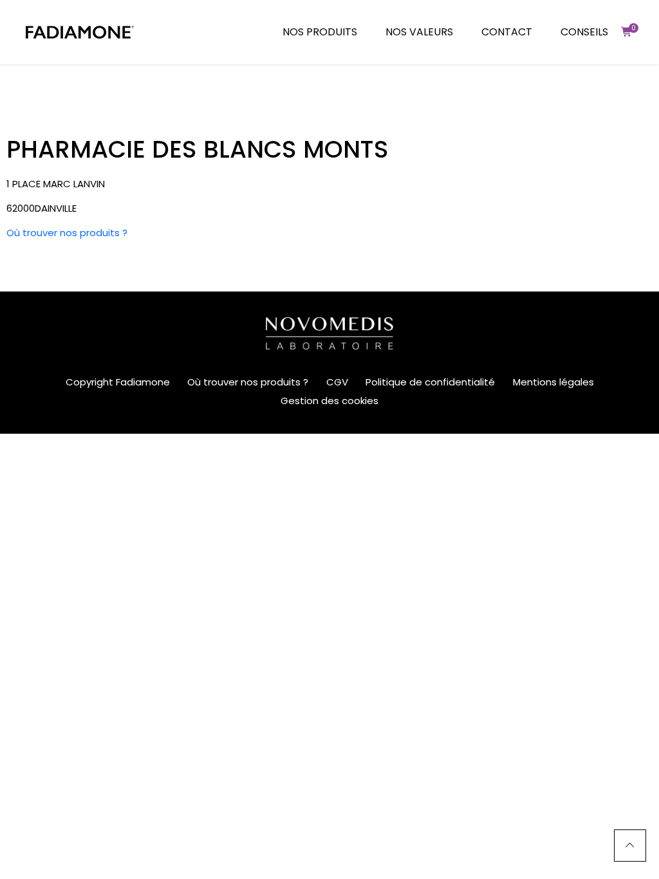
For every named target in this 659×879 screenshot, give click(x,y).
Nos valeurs (419, 31)
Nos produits (320, 31)
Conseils (584, 31)
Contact (506, 31)
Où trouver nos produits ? (66, 232)
